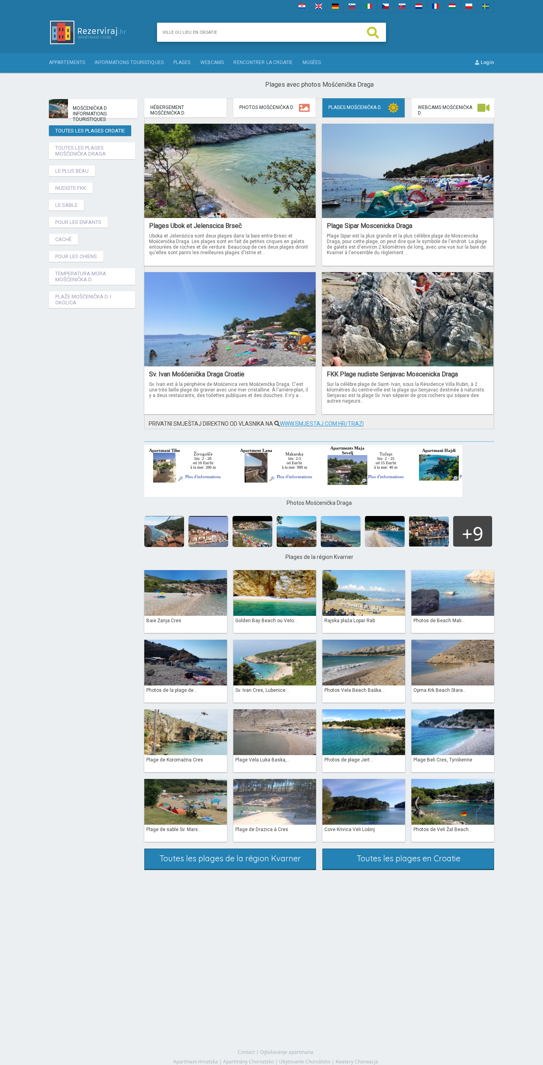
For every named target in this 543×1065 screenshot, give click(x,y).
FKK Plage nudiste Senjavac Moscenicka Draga (392, 374)
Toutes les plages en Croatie (408, 858)
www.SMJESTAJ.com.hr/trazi (322, 424)
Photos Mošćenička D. (266, 107)
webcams (212, 62)
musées (312, 62)
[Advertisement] (94, 430)
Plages (182, 62)
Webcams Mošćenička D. (445, 110)
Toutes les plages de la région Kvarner (230, 858)
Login (486, 62)
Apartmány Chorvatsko (248, 1061)
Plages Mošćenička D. (355, 107)
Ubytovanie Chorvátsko (304, 1061)
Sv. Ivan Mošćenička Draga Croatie (196, 374)
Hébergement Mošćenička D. (167, 110)
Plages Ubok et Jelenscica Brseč (195, 226)
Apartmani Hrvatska (195, 1061)
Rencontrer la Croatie (263, 62)
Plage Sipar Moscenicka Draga (369, 226)
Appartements (67, 62)
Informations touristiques (129, 62)
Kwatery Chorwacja (356, 1061)
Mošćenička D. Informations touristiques (90, 111)
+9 (472, 533)
